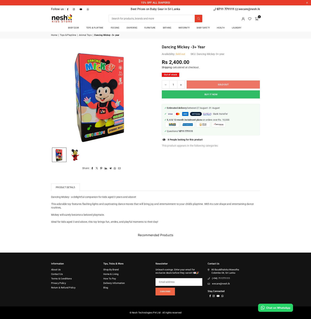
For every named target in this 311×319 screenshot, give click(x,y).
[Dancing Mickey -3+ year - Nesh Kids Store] (75, 155)
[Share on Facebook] (92, 168)
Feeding (115, 27)
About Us (56, 269)
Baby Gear (73, 27)
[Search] (198, 18)
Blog (105, 287)
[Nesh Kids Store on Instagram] (74, 9)
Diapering (132, 27)
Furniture (150, 27)
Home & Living (111, 274)
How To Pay (109, 278)
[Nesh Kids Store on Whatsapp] (88, 9)
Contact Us (57, 274)
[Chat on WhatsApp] (275, 307)
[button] (256, 18)
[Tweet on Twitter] (97, 168)
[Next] (145, 94)
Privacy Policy (58, 283)
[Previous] (58, 94)
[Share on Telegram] (110, 168)
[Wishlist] (249, 18)
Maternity (184, 27)
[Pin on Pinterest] (101, 168)
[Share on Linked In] (106, 168)
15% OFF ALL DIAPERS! (155, 2)
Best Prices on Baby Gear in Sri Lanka (155, 9)
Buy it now (210, 94)
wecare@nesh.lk (221, 283)
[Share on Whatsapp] (115, 168)
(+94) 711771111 (221, 278)
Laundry (236, 27)
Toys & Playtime (94, 27)
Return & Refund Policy (63, 287)
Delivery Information (114, 283)
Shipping (167, 67)
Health (221, 27)
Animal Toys (85, 35)
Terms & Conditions (61, 278)
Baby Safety (203, 27)
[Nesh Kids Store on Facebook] (68, 9)
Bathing (167, 27)
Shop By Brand (111, 269)
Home (54, 35)
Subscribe (165, 291)
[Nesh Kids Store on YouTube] (81, 9)
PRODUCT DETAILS (65, 187)
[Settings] (243, 18)
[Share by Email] (119, 168)
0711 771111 (226, 9)
